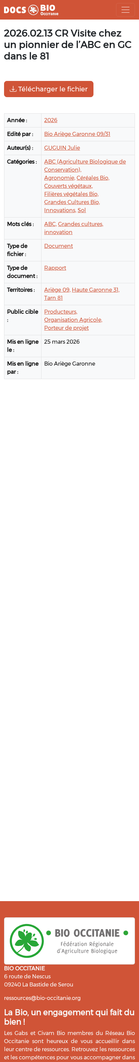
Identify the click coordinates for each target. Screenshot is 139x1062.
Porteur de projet (66, 328)
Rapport (55, 268)
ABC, (50, 224)
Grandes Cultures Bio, (72, 202)
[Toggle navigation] (125, 10)
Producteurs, (60, 312)
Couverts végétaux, (68, 186)
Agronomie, (59, 178)
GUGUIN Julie (62, 148)
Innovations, (60, 210)
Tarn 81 (53, 298)
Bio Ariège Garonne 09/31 (77, 134)
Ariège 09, (57, 290)
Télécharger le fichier (52, 89)
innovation (58, 232)
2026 (50, 120)
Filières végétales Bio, (71, 194)
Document (58, 246)
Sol (82, 210)
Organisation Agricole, (73, 320)
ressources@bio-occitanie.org (42, 998)
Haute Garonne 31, (95, 290)
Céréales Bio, (93, 178)
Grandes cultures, (80, 224)
